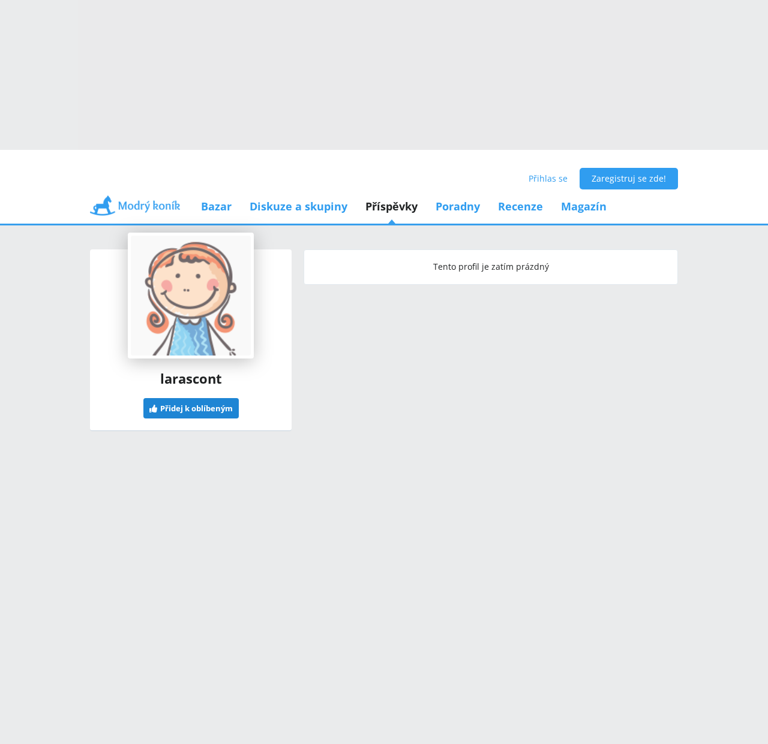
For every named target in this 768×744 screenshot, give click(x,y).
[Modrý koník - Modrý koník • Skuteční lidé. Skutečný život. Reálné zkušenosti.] (135, 209)
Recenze (520, 206)
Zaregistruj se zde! (629, 178)
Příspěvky (391, 206)
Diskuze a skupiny (298, 206)
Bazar (216, 206)
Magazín (584, 206)
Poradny (458, 206)
